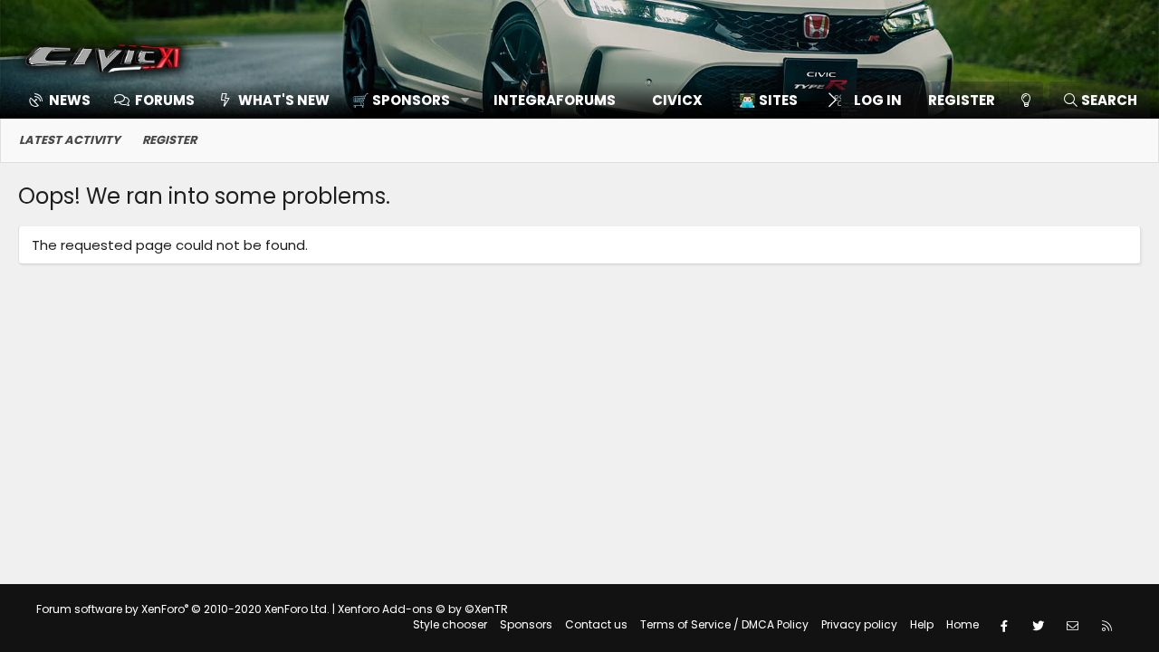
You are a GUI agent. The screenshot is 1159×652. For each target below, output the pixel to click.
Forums (165, 100)
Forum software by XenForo (183, 609)
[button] (404, 100)
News (70, 100)
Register (169, 140)
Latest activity (69, 140)
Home (962, 624)
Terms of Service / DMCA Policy (724, 624)
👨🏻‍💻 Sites (768, 100)
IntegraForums (554, 100)
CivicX (677, 100)
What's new (284, 100)
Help (922, 624)
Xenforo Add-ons (423, 609)
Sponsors (526, 624)
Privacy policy (859, 624)
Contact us (596, 624)
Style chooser (450, 624)
